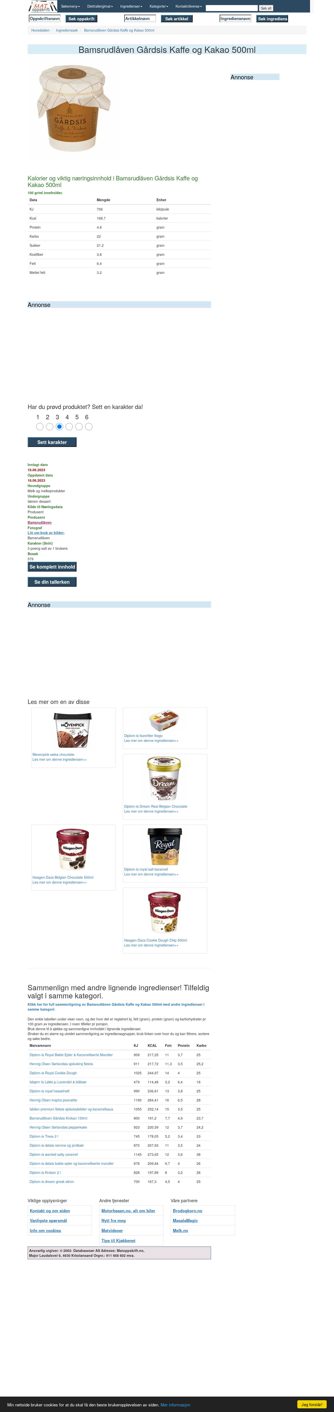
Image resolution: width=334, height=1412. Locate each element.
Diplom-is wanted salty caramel (54, 1154)
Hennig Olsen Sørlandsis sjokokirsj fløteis (61, 1063)
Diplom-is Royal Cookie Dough (53, 1072)
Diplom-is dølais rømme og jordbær (57, 1145)
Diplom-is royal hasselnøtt (49, 1090)
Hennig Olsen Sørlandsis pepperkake (58, 1127)
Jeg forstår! (312, 1404)
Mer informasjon (175, 1404)
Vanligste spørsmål (48, 1220)
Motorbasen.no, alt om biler (128, 1211)
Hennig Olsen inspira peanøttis (53, 1099)
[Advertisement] (119, 344)
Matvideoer (112, 1230)
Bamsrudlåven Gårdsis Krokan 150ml (58, 1118)
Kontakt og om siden (50, 1211)
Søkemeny (69, 6)
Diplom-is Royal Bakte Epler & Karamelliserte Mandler (71, 1054)
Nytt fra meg (113, 1220)
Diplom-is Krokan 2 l (45, 1172)
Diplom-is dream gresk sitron (52, 1181)
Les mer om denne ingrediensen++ (60, 759)
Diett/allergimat (99, 6)
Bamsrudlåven (40, 522)
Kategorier (158, 6)
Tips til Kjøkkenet (118, 1240)
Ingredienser (130, 6)
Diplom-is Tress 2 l (44, 1136)
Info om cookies (45, 1230)
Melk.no (180, 1230)
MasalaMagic (185, 1220)
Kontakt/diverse (188, 6)
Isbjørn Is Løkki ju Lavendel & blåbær (58, 1081)
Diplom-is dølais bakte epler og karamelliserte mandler (72, 1163)
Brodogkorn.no (187, 1211)
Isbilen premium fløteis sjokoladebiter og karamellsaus (71, 1109)
